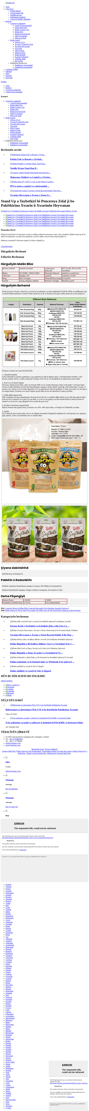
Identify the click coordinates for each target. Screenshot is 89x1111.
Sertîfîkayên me (16, 15)
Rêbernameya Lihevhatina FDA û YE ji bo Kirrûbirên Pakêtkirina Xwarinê (42, 709)
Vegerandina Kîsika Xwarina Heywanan (57, 751)
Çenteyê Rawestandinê (23, 26)
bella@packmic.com (13, 771)
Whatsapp (10, 780)
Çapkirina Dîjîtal (12, 69)
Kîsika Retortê (20, 55)
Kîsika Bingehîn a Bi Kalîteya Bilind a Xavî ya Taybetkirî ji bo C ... (42, 644)
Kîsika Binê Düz (21, 28)
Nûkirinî (9, 72)
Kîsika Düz (19, 32)
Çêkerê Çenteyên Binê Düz (36, 753)
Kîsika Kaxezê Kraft (22, 34)
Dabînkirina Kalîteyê (17, 17)
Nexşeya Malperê (51, 749)
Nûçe (8, 74)
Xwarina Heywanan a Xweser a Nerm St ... (30, 195)
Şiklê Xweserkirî (21, 36)
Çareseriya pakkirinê (17, 23)
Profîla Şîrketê (15, 11)
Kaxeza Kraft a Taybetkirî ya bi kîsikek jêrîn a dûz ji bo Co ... (39, 626)
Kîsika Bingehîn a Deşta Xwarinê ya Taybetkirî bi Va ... (36, 653)
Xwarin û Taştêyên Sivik (24, 44)
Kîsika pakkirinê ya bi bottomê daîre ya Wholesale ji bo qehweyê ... (42, 662)
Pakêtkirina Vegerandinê (24, 65)
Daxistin (9, 76)
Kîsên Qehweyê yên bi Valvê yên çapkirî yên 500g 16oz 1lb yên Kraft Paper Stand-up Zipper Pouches (43, 610)
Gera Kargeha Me (16, 13)
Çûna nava (9, 9)
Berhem (8, 21)
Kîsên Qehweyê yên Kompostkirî (28, 751)
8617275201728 (12, 807)
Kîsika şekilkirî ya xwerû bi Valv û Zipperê (30, 671)
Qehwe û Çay (20, 42)
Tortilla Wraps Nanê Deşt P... (24, 168)
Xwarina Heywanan (22, 46)
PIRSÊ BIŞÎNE (7, 681)
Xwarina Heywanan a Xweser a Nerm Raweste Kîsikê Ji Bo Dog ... (41, 635)
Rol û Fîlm (19, 61)
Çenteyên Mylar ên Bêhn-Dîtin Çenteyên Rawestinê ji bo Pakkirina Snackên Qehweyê (37, 608)
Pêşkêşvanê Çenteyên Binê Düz (59, 753)
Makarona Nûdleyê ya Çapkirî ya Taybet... (30, 177)
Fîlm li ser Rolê (20, 38)
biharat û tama (20, 53)
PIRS (8, 762)
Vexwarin (18, 49)
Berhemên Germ (38, 749)
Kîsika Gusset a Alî (22, 30)
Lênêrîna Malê (20, 59)
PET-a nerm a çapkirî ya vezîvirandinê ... (29, 186)
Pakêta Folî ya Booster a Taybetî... (26, 159)
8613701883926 (12, 789)
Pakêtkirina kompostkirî (23, 67)
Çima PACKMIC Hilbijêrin (20, 19)
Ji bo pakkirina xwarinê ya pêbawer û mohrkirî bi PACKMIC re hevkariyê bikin (44, 722)
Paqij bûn (9, 78)
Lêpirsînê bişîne (7, 246)
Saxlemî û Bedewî (21, 57)
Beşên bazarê (15, 40)
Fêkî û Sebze (19, 51)
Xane (8, 7)
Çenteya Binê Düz (9, 751)
